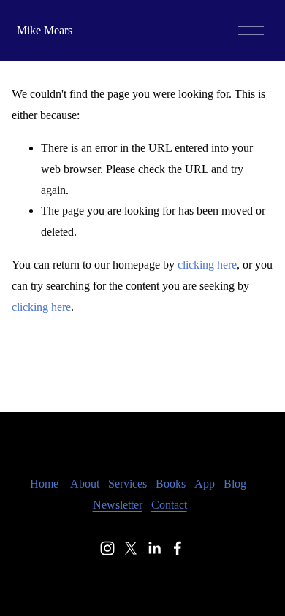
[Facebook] (177, 548)
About (84, 483)
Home (44, 483)
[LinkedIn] (154, 548)
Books (171, 483)
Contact (169, 504)
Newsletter (117, 504)
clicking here (207, 264)
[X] (130, 548)
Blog (235, 483)
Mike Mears (44, 30)
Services (127, 483)
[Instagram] (107, 548)
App (204, 483)
